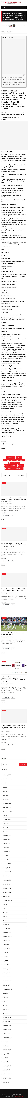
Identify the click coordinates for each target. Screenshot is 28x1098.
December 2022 (7, 872)
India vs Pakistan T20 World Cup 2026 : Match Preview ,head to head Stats (13, 589)
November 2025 (7, 779)
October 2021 (6, 896)
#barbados (10, 457)
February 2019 (7, 1017)
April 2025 (5, 795)
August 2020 (6, 949)
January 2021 (6, 928)
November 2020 (7, 936)
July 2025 (5, 787)
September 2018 (7, 1037)
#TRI (21, 465)
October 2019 (6, 985)
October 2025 (6, 783)
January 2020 (6, 973)
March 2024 (6, 831)
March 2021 (6, 920)
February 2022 (7, 880)
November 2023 (7, 839)
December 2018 (7, 1025)
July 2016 (5, 1058)
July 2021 (5, 904)
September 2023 (7, 847)
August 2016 (6, 1054)
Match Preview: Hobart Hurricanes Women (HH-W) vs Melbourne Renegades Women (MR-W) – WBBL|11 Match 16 (13, 679)
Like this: (5, 86)
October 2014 (6, 1082)
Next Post (20, 475)
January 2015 (6, 1070)
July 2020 (5, 953)
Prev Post (7, 475)
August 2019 (6, 993)
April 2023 (5, 856)
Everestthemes (19, 1096)
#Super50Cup (14, 463)
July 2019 (5, 997)
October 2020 (6, 940)
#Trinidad (9, 468)
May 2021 (5, 912)
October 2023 (6, 843)
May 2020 (5, 961)
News (4, 482)
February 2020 (7, 969)
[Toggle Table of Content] (23, 75)
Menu (5, 7)
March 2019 (6, 1013)
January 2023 (6, 868)
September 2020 (7, 944)
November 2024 (7, 811)
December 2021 (7, 888)
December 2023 (7, 835)
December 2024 (7, 807)
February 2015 (7, 1066)
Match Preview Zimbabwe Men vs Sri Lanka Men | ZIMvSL (12, 633)
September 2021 (7, 900)
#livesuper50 (8, 460)
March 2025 (6, 799)
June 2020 (5, 957)
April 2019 (5, 1009)
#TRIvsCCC (18, 468)
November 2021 (7, 892)
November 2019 (7, 981)
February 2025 (7, 803)
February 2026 (7, 775)
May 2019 (5, 1005)
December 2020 (7, 932)
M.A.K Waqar (10, 31)
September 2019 (7, 989)
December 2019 (7, 977)
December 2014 (7, 1074)
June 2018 (5, 1041)
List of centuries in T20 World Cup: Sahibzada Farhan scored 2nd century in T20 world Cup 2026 (13, 545)
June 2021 (5, 908)
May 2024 (5, 827)
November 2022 (7, 876)
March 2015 (6, 1062)
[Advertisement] (13, 56)
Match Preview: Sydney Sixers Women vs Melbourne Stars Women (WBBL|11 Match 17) (13, 727)
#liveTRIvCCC (19, 460)
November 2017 (7, 1050)
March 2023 (6, 860)
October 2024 (6, 815)
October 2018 (6, 1033)
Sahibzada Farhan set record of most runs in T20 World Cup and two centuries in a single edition (13, 499)
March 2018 (6, 1046)
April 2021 (5, 916)
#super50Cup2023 (10, 465)
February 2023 (7, 864)
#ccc (19, 457)
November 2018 (7, 1029)
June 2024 (5, 823)
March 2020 (6, 965)
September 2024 (7, 819)
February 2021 (7, 924)
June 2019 (5, 1001)
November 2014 (7, 1078)
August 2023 (6, 851)
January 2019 (6, 1021)
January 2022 (6, 884)
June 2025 (5, 791)
